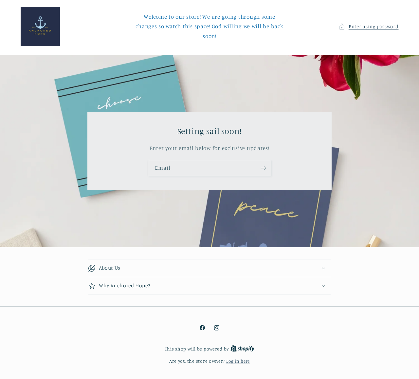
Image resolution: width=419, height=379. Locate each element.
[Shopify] (242, 348)
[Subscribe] (263, 168)
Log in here (238, 361)
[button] (368, 26)
